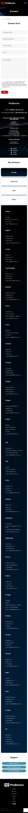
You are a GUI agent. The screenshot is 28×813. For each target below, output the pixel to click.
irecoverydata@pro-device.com (15, 704)
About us (14, 791)
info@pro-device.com (16, 110)
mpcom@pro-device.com (14, 531)
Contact (14, 801)
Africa (14, 199)
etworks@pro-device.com (13, 569)
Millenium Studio (10, 810)
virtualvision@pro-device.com (15, 550)
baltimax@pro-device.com (14, 511)
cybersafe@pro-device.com (14, 609)
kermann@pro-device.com (14, 412)
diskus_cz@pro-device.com (14, 280)
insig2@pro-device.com (13, 261)
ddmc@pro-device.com (13, 394)
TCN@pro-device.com (13, 224)
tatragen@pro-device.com (14, 647)
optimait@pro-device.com (14, 685)
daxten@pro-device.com (14, 356)
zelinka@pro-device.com (14, 666)
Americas (14, 181)
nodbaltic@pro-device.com (14, 492)
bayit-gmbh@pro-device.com (15, 375)
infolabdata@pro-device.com (15, 455)
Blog (14, 798)
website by (3, 810)
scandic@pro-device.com (14, 299)
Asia (14, 190)
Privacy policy (4, 808)
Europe (14, 172)
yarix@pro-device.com (13, 474)
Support (14, 796)
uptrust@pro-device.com (14, 628)
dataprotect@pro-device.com (15, 722)
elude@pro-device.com (13, 318)
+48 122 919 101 (21, 113)
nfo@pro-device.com (13, 588)
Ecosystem (14, 794)
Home (4, 19)
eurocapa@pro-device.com (14, 337)
